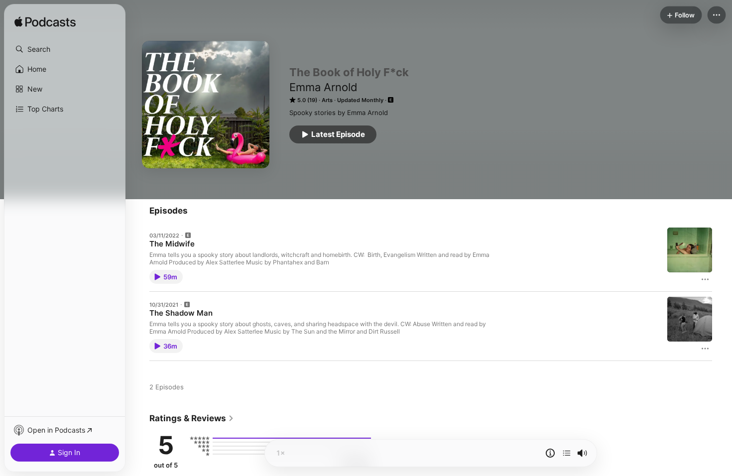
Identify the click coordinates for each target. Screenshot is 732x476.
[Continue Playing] (567, 453)
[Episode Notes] (550, 453)
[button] (65, 49)
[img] (45, 22)
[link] (191, 418)
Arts (327, 100)
